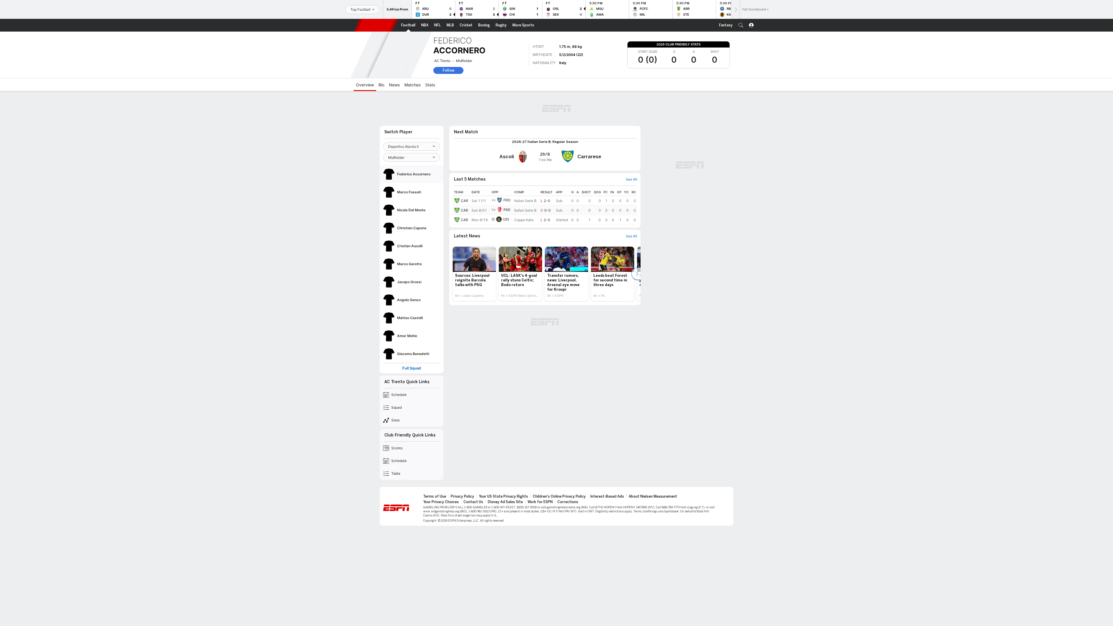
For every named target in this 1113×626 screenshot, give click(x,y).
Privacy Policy (462, 496)
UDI (506, 219)
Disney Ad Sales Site (505, 502)
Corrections (567, 502)
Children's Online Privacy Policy (559, 496)
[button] (741, 25)
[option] (474, 274)
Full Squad (411, 368)
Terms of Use (434, 496)
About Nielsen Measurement (653, 496)
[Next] (735, 9)
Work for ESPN (540, 502)
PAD (506, 210)
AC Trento (442, 61)
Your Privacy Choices (441, 502)
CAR (464, 201)
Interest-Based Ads (607, 496)
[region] (545, 207)
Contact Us (473, 502)
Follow (448, 70)
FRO (506, 200)
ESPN (376, 25)
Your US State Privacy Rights (503, 496)
